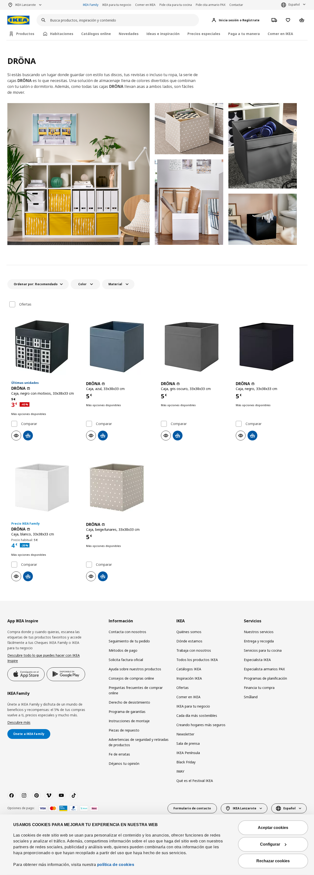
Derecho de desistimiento (129, 702)
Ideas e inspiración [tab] (163, 33)
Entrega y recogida (259, 641)
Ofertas (25, 304)
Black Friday (186, 762)
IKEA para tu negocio (116, 5)
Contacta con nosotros (127, 631)
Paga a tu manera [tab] (244, 33)
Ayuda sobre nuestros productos (135, 669)
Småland (251, 697)
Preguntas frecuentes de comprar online (136, 690)
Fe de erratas (119, 754)
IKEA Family (90, 5)
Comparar (29, 424)
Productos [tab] (25, 33)
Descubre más (18, 722)
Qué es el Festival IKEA (194, 780)
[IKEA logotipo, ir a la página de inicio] (18, 20)
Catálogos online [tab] (96, 33)
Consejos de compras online (131, 678)
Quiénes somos (188, 631)
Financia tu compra (259, 687)
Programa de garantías (127, 711)
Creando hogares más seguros (200, 724)
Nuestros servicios (259, 631)
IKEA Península (188, 752)
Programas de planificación (265, 678)
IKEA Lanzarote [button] (25, 5)
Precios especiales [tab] (203, 33)
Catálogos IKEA (188, 669)
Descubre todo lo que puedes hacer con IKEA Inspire (43, 658)
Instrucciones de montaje (129, 721)
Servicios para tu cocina (263, 650)
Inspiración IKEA (189, 678)
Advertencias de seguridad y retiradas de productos (139, 742)
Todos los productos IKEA (197, 659)
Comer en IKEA (145, 5)
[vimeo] (49, 795)
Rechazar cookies (273, 861)
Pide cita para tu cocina (175, 5)
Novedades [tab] (129, 33)
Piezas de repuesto (124, 730)
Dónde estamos (189, 641)
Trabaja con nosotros (193, 650)
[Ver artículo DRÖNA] (44, 346)
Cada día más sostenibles (196, 715)
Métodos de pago (123, 650)
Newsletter (185, 734)
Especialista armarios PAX (264, 669)
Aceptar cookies (273, 828)
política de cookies (115, 865)
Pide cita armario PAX (210, 5)
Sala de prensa (188, 743)
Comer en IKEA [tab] (280, 33)
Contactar (236, 5)
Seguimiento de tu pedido (129, 641)
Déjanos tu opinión (124, 763)
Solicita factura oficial (126, 659)
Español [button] (294, 4)
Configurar (270, 844)
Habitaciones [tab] (61, 33)
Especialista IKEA (257, 659)
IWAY (180, 771)
